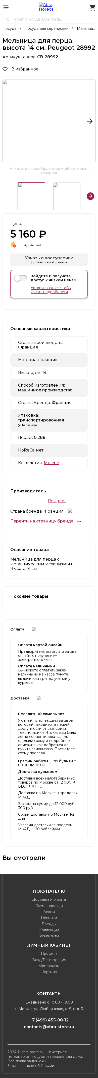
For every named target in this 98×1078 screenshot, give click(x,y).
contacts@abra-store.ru (49, 1026)
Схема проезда (49, 906)
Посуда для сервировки (47, 28)
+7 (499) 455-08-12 (49, 1020)
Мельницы (86, 28)
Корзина (49, 972)
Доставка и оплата (49, 899)
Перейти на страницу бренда (42, 521)
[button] (8, 121)
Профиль (49, 953)
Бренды (49, 924)
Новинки (49, 918)
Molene (51, 462)
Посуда (10, 28)
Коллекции (49, 930)
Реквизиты (49, 936)
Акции (49, 912)
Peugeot (57, 501)
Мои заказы (49, 966)
